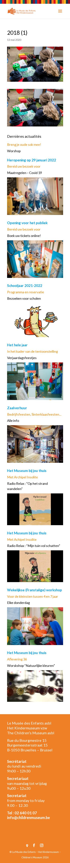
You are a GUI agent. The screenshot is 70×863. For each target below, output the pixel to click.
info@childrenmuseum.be (28, 817)
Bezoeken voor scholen (24, 298)
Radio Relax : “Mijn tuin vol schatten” (33, 546)
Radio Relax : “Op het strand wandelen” (27, 486)
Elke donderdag (18, 603)
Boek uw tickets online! (24, 236)
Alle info (13, 420)
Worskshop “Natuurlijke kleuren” (31, 665)
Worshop (14, 151)
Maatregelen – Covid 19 (24, 173)
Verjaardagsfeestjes (22, 358)
